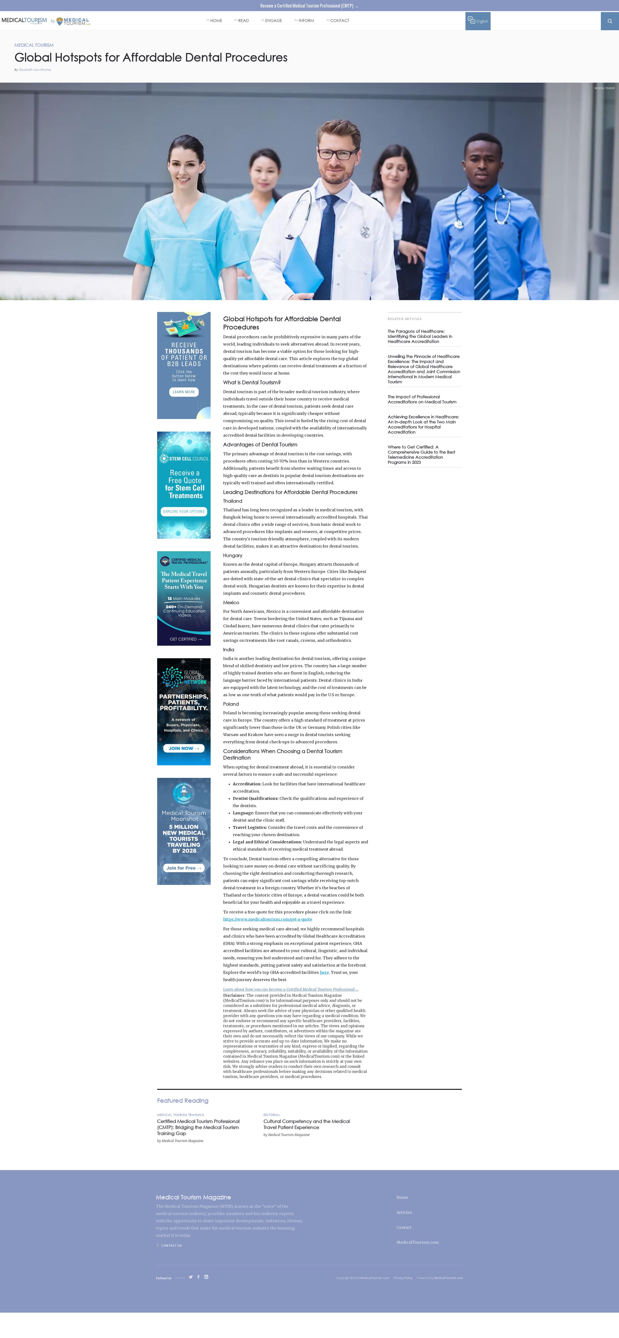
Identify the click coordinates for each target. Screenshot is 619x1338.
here (324, 972)
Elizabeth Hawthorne (35, 70)
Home (402, 1197)
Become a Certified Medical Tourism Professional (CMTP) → (309, 5)
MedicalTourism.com (418, 1242)
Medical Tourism (605, 88)
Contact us (171, 1246)
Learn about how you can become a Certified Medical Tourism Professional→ (291, 989)
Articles (404, 1212)
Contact (404, 1227)
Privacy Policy (403, 1278)
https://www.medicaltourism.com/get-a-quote (267, 919)
